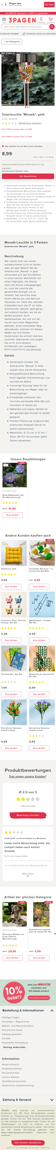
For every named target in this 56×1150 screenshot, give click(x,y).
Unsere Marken (10, 1077)
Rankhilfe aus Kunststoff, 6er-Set (41, 675)
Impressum (10, 1148)
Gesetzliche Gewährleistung (18, 1085)
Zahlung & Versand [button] (16, 1099)
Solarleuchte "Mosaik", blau (15, 171)
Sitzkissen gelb (8, 569)
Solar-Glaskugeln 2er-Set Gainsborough (13, 496)
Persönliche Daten (12, 1030)
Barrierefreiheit (10, 1072)
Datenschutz (44, 1148)
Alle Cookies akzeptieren (28, 1142)
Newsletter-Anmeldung (15, 1042)
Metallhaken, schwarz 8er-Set (40, 621)
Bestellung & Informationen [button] (23, 1010)
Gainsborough (9, 491)
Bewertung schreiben (28, 815)
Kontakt (6, 1038)
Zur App (49, 4)
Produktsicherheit (12, 1068)
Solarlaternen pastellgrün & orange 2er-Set (40, 930)
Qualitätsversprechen (14, 1081)
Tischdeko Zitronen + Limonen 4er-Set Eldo (41, 570)
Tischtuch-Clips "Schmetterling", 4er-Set (13, 621)
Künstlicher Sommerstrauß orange (11, 729)
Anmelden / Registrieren (16, 1021)
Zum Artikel (13, 515)
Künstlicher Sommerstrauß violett (39, 729)
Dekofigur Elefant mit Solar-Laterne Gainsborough (13, 936)
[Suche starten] (52, 26)
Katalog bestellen (12, 1034)
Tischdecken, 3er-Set (11, 674)
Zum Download (33, 349)
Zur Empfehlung (28, 176)
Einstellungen (34, 1148)
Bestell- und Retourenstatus (17, 1025)
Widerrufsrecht (10, 1064)
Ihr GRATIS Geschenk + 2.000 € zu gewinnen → (28, 13)
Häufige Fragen (11, 1017)
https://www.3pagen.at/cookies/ (17, 1132)
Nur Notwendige (22, 1148)
